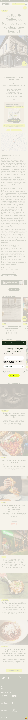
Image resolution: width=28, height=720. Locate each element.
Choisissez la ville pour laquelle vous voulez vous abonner (12, 362)
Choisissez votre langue (9, 353)
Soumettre (14, 375)
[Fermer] (24, 343)
